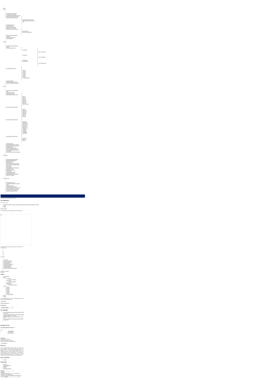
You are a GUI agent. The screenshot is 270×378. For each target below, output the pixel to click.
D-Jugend (7, 291)
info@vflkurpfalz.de (12, 341)
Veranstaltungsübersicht (7, 368)
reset (14, 373)
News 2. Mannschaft (12, 281)
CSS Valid (2, 373)
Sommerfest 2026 (20, 312)
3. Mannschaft (8, 282)
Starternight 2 (16, 316)
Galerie (4, 295)
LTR (19, 373)
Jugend (4, 285)
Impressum (5, 364)
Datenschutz (5, 366)
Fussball (8, 198)
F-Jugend (7, 293)
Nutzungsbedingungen (7, 365)
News (6, 198)
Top (10, 373)
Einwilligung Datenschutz (5, 303)
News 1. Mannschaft (12, 279)
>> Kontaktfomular (4, 343)
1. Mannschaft (8, 278)
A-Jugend (7, 288)
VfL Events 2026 (19, 318)
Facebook (5, 359)
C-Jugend (7, 290)
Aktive (4, 277)
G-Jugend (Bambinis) (9, 294)
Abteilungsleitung (6, 276)
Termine (4, 296)
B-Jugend (7, 289)
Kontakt (4, 367)
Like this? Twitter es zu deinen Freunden (10, 268)
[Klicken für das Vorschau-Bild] (4, 208)
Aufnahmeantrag (3, 301)
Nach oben (2, 272)
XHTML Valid (7, 373)
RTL (17, 373)
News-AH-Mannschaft (13, 284)
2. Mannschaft (8, 280)
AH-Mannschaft (9, 283)
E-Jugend (7, 292)
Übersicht (7, 287)
